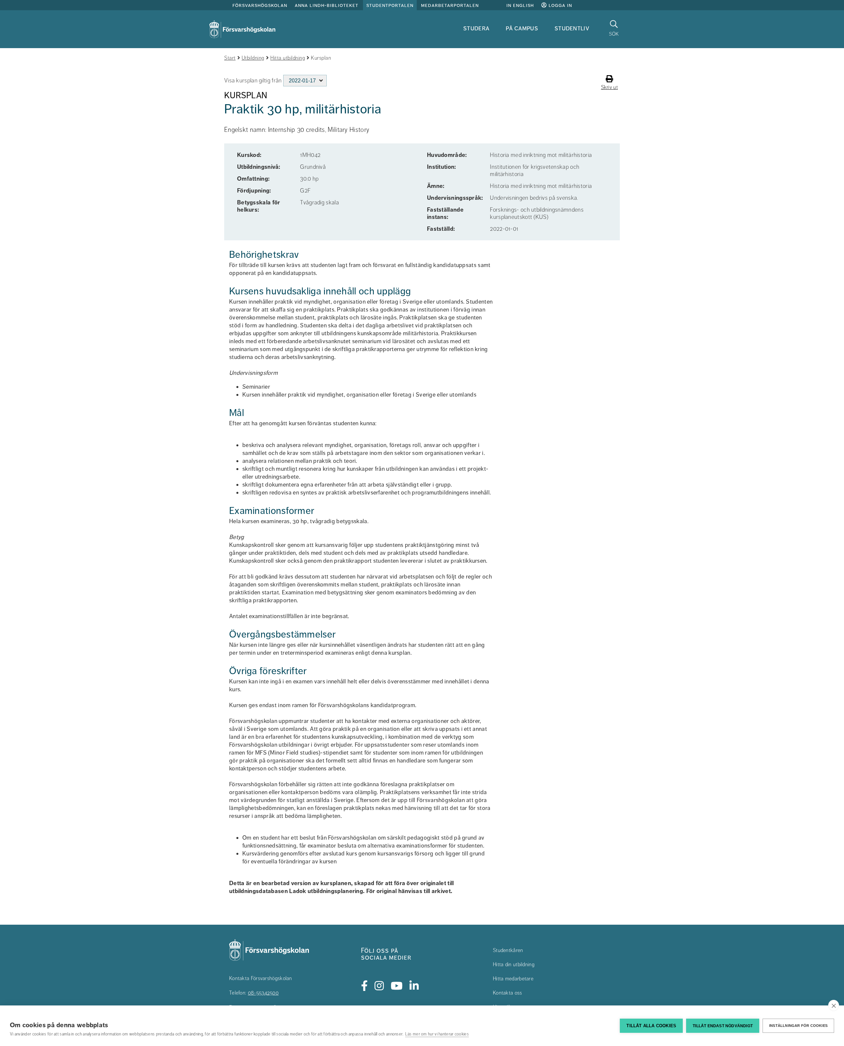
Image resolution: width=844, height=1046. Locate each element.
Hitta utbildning (287, 58)
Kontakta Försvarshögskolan (260, 978)
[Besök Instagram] (379, 986)
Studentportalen (389, 5)
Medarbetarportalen (450, 5)
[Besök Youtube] (397, 986)
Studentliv (572, 28)
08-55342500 (263, 993)
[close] (833, 1005)
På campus (522, 28)
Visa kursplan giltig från (253, 80)
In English (520, 5)
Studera (476, 28)
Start (230, 58)
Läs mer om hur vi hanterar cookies (437, 1034)
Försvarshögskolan (259, 5)
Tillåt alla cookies (651, 1025)
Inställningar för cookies (798, 1026)
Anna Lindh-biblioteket (326, 5)
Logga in (559, 5)
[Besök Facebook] (364, 986)
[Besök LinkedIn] (414, 986)
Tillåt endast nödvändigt (723, 1026)
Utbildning (253, 58)
